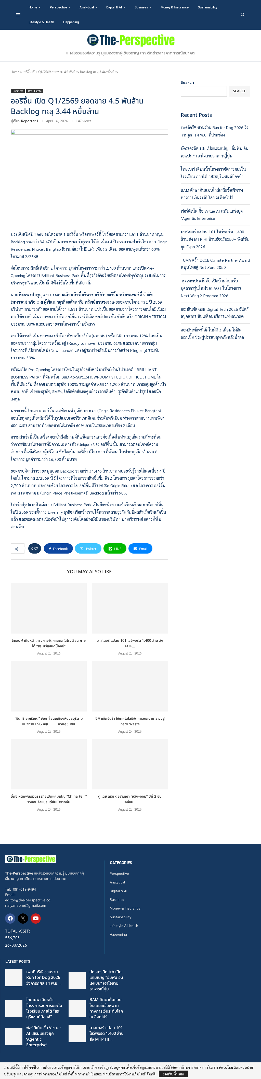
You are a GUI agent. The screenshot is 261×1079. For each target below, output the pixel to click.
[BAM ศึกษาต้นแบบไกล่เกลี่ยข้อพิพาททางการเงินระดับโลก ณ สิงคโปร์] (77, 1008)
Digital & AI (114, 7)
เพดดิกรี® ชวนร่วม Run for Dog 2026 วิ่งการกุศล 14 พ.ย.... (43, 977)
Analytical (87, 7)
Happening (71, 22)
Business (141, 7)
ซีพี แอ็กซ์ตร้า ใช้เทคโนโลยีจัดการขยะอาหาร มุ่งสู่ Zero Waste (130, 721)
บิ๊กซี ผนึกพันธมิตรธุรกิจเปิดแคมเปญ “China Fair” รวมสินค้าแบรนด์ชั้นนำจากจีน (49, 799)
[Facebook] (10, 918)
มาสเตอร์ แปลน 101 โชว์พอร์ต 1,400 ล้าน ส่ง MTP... (130, 643)
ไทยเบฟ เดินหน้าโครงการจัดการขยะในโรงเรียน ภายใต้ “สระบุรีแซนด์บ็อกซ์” (49, 643)
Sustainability (207, 7)
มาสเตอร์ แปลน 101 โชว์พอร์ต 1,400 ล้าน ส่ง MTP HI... (106, 1033)
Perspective (58, 7)
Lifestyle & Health (41, 22)
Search (187, 82)
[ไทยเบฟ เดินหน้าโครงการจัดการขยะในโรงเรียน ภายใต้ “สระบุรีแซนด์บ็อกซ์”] (49, 608)
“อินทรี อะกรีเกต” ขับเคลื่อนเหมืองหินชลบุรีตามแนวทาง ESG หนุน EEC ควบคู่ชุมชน (49, 721)
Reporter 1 (29, 120)
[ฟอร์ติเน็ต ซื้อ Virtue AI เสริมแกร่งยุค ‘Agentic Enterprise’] (13, 1036)
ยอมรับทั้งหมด (173, 1074)
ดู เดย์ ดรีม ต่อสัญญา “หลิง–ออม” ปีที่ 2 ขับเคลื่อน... (130, 799)
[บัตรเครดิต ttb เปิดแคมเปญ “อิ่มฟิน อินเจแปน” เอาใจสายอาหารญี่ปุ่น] (77, 980)
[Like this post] (36, 548)
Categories (121, 863)
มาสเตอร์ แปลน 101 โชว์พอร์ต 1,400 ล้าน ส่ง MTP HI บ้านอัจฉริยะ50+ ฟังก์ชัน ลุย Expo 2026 (215, 239)
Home (33, 7)
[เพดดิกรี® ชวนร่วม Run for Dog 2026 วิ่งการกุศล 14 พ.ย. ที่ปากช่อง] (13, 977)
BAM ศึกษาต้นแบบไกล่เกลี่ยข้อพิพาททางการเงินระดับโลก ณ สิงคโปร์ (106, 1008)
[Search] (242, 15)
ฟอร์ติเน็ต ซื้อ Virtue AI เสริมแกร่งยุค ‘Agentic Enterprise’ (43, 1036)
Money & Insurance (175, 7)
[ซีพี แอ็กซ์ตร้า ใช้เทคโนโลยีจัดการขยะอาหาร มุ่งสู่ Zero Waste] (130, 686)
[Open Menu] (18, 15)
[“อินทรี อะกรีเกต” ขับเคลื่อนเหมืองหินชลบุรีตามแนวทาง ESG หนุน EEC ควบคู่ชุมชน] (49, 686)
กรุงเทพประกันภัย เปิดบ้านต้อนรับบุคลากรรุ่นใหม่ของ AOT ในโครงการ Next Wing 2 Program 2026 (211, 288)
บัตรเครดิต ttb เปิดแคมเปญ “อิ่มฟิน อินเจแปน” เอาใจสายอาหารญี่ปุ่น (106, 980)
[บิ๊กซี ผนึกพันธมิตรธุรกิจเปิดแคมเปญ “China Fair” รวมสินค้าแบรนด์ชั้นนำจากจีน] (49, 764)
